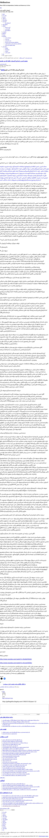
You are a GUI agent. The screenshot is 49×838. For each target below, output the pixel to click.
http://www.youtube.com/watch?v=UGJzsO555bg (16, 663)
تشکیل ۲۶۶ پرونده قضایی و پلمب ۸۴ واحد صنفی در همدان (13, 766)
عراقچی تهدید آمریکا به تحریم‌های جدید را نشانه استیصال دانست (14, 804)
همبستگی (4, 822)
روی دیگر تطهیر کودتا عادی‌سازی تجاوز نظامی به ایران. (12, 740)
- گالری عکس (7, 29)
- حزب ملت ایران (8, 41)
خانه (3, 54)
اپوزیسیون (4, 21)
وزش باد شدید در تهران (6, 760)
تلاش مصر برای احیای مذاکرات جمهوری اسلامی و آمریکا (12, 798)
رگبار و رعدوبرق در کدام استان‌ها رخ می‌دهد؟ (10, 756)
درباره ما (4, 17)
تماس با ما (4, 15)
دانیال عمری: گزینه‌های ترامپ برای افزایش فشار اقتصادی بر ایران (14, 775)
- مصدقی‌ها (7, 49)
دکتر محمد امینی (3, 64)
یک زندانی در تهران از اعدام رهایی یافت (9, 759)
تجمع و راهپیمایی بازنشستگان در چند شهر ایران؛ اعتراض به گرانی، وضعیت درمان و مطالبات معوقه (20, 750)
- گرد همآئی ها (8, 23)
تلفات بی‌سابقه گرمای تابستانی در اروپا (9, 757)
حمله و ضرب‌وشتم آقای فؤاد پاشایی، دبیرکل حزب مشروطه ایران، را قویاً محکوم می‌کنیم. (18, 726)
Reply (3, 692)
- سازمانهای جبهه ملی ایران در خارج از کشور (13, 44)
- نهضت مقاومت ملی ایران (10, 45)
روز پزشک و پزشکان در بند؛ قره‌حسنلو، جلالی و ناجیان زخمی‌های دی (15, 743)
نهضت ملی (4, 46)
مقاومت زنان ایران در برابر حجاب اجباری (9, 762)
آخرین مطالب (21, 58)
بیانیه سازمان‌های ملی (6, 717)
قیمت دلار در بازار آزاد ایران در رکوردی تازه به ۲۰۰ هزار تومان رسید (14, 772)
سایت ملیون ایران (28, 58)
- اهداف (6, 48)
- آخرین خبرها (7, 27)
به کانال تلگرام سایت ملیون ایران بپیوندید (14, 684)
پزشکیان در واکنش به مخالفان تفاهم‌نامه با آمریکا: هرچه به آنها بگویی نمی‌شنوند (17, 769)
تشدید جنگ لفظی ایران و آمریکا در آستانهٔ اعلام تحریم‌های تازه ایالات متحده (16, 788)
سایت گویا (7, 687)
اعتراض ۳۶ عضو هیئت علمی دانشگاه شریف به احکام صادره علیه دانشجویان (16, 763)
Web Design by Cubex (43, 836)
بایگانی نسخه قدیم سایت (5, 808)
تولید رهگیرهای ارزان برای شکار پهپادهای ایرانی (11, 806)
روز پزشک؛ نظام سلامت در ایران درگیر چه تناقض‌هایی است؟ (13, 768)
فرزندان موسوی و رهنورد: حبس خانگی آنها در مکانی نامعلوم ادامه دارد (15, 747)
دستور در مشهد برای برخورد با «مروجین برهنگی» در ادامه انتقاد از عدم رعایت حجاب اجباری (19, 751)
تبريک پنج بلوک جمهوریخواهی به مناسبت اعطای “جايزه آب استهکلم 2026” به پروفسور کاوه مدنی (20, 720)
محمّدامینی (2, 687)
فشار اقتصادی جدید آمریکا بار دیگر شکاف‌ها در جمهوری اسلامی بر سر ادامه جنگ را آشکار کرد (19, 789)
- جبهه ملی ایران (8, 38)
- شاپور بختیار (7, 52)
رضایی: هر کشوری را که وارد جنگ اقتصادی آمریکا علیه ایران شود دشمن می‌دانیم (17, 800)
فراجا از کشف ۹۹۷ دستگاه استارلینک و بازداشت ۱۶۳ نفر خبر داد (14, 754)
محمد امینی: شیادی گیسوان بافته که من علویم (14, 61)
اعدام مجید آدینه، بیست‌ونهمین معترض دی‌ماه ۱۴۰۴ (12, 741)
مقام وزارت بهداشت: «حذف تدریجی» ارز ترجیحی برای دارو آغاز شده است (16, 774)
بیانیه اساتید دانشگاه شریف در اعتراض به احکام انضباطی (13, 749)
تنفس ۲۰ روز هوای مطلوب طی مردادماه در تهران (11, 744)
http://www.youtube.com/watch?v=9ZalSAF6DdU (16, 659)
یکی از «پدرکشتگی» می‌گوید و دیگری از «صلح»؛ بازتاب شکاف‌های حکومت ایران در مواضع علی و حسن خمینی (22, 803)
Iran (1, 8)
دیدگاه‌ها (4, 33)
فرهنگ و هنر (4, 24)
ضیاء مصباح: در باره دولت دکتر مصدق (9, 734)
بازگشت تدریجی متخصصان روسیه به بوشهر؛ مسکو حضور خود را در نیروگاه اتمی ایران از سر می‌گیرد (21, 771)
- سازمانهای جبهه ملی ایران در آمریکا (11, 42)
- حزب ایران (7, 39)
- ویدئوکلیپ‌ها (7, 30)
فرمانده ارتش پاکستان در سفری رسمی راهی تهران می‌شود (13, 801)
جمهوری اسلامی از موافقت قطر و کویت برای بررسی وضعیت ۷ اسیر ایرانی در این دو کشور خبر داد (20, 795)
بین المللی (4, 18)
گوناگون (3, 26)
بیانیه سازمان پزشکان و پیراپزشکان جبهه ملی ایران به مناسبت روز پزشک (16, 722)
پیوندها (3, 35)
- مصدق (6, 51)
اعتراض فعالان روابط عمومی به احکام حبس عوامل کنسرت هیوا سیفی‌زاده (16, 753)
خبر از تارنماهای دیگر (6, 793)
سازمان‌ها (4, 36)
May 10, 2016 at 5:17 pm (7, 698)
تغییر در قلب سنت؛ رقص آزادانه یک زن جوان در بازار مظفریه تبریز (14, 765)
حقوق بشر (4, 32)
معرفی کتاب (4, 20)
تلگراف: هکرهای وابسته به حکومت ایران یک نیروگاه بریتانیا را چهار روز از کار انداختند (18, 797)
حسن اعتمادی (12, 687)
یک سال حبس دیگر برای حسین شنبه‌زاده (10, 746)
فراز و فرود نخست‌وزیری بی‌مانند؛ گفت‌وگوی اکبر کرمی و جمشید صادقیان (16, 732)
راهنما (3, 14)
